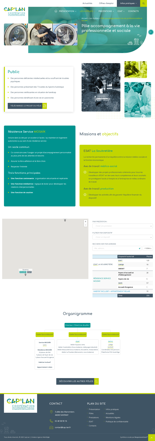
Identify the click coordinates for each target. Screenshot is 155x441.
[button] (143, 1)
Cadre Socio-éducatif (44, 334)
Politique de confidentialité (117, 421)
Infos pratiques (112, 409)
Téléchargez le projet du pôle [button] (26, 106)
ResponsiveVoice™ (141, 437)
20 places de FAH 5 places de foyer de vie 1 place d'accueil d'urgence (44, 354)
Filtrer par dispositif (102, 233)
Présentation (66, 11)
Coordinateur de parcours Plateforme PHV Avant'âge (110, 348)
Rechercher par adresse (104, 244)
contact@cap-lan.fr (63, 427)
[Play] (151, 32)
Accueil (84, 18)
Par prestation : (99, 222)
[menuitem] (87, 3)
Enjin (48, 437)
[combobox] (122, 226)
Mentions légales (113, 417)
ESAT (120, 11)
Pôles (91, 413)
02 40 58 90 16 (61, 421)
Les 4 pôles (86, 11)
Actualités (87, 3)
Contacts (133, 11)
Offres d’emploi (106, 3)
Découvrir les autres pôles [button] (76, 381)
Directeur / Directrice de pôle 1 (77, 325)
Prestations (105, 11)
